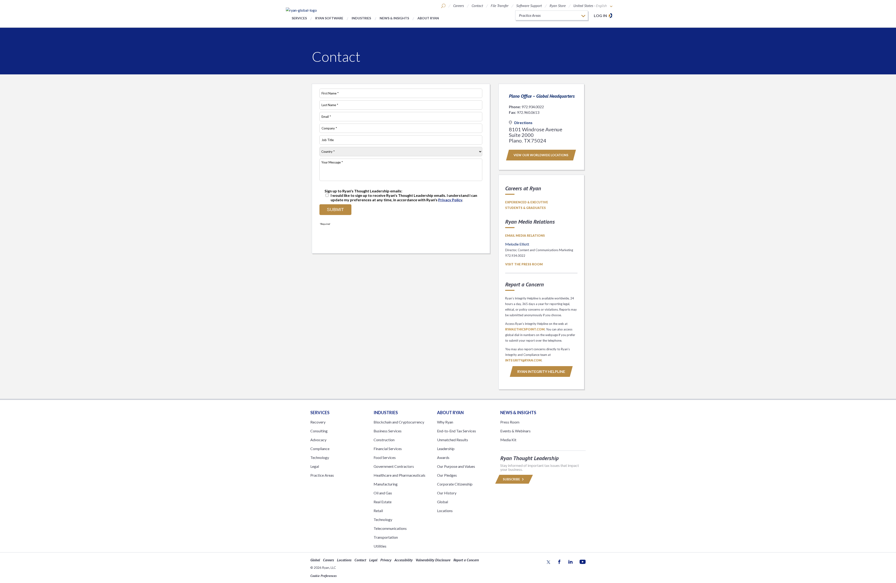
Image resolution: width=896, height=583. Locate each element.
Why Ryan (445, 422)
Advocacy (318, 439)
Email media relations (525, 235)
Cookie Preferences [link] (323, 576)
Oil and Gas (383, 493)
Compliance (319, 448)
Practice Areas (322, 475)
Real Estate (383, 502)
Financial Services (388, 448)
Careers (458, 5)
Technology (319, 457)
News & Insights (394, 18)
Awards (443, 457)
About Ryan (428, 18)
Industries (361, 18)
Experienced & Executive (526, 202)
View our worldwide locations (541, 155)
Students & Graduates (525, 208)
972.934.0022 (533, 106)
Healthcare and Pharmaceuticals (399, 475)
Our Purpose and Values (456, 466)
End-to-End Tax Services (456, 431)
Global (442, 502)
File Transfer (499, 5)
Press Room (509, 422)
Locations (445, 510)
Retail (378, 510)
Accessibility (403, 560)
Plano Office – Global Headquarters (542, 96)
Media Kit (508, 439)
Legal (314, 466)
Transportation (386, 537)
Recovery (318, 422)
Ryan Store (558, 5)
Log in (600, 15)
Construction (384, 439)
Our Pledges (447, 475)
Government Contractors (394, 466)
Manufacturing (386, 484)
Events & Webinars (515, 431)
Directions (523, 122)
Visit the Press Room (524, 264)
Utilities (380, 546)
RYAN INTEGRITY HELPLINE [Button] (541, 371)
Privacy (385, 560)
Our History (446, 493)
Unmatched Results (452, 439)
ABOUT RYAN (450, 412)
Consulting (319, 431)
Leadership (446, 448)
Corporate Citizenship (454, 484)
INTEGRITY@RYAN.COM (523, 360)
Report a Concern (466, 560)
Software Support (529, 5)
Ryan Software (329, 18)
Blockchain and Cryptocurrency (399, 422)
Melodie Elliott (517, 244)
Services (299, 18)
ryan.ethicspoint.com (525, 329)
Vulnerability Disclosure (433, 560)
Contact (477, 5)
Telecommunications (390, 528)
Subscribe (512, 479)
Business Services (388, 431)
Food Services (385, 457)
